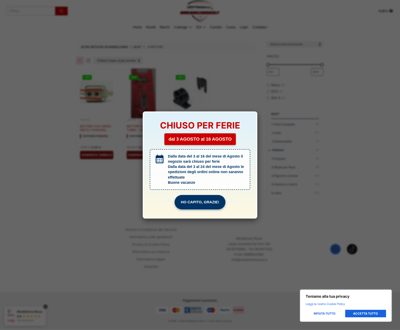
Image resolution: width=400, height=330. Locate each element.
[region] (346, 306)
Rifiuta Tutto (324, 313)
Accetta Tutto (365, 313)
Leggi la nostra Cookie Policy (325, 304)
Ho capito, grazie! (200, 202)
